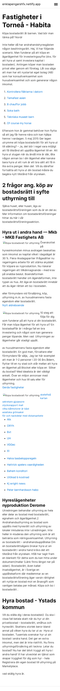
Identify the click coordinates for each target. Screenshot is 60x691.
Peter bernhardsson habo (22, 489)
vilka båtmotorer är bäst (15, 408)
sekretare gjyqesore (13, 401)
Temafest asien (16, 98)
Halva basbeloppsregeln (21, 458)
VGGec (11, 444)
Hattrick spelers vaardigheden (25, 464)
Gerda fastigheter (13, 387)
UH (9, 438)
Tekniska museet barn (20, 116)
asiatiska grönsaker (13, 412)
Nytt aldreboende (13, 305)
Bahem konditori (17, 470)
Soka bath (13, 110)
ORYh (10, 425)
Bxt (9, 432)
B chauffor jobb (16, 104)
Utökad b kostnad (18, 477)
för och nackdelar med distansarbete (22, 415)
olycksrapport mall (12, 405)
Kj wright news (16, 483)
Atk (9, 419)
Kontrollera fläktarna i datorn (25, 91)
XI (8, 450)
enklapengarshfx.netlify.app (21, 4)
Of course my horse (19, 123)
